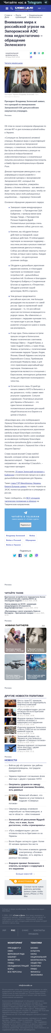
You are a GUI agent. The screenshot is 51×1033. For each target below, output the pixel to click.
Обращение (31, 540)
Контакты (39, 930)
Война (32, 536)
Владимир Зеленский (15, 536)
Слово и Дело (8, 16)
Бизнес (34, 948)
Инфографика (25, 881)
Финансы (35, 972)
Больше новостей (24, 874)
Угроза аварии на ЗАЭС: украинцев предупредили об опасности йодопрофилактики (21, 606)
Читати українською (14, 63)
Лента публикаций (20, 16)
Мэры (10, 969)
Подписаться (25, 525)
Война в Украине (13, 545)
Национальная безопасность (36, 16)
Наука (34, 954)
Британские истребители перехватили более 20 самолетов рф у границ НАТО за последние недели (25, 599)
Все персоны (15, 972)
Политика (36, 966)
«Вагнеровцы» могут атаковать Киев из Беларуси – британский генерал (25, 613)
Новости (11, 760)
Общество (36, 963)
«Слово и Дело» (19, 915)
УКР (39, 8)
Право (34, 969)
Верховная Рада (16, 954)
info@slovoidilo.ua (25, 985)
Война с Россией (13, 540)
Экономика (37, 975)
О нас (25, 930)
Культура (35, 951)
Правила (33, 934)
